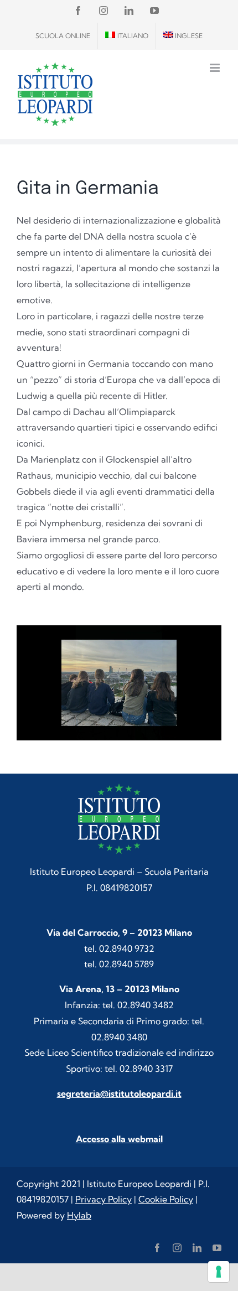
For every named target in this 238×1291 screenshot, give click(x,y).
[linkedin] (197, 1247)
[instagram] (177, 1247)
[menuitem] (127, 36)
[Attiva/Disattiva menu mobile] (215, 68)
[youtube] (217, 1247)
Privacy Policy (103, 1199)
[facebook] (157, 1247)
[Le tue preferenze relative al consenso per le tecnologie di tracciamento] (218, 1271)
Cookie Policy (165, 1199)
